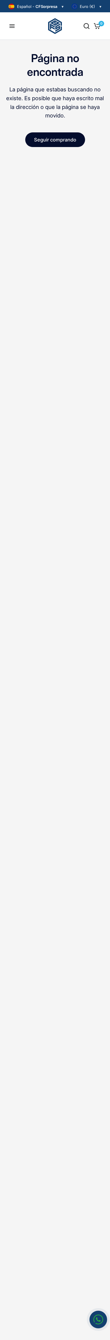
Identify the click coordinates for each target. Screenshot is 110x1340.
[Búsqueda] (87, 26)
